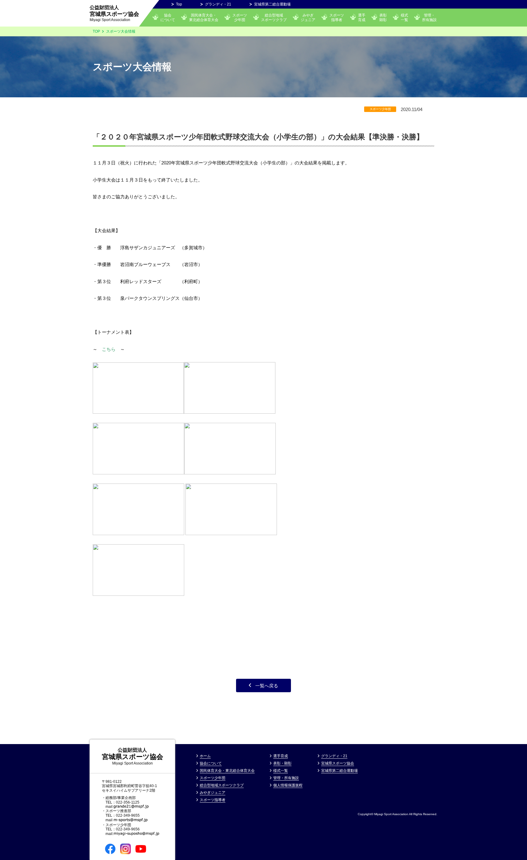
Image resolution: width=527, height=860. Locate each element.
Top (179, 4)
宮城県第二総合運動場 (272, 4)
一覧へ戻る (266, 685)
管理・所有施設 (429, 17)
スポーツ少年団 (239, 17)
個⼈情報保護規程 (288, 785)
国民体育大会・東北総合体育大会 (203, 17)
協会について (167, 17)
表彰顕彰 (383, 17)
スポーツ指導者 (336, 17)
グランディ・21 (218, 4)
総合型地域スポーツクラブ (274, 17)
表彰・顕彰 (282, 763)
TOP (96, 31)
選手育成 (361, 17)
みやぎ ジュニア (308, 17)
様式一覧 (404, 17)
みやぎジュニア (212, 792)
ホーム (205, 756)
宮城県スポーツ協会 (114, 13)
